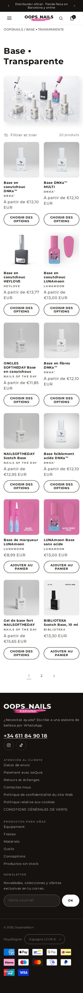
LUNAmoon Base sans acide (59, 542)
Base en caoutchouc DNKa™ (14, 187)
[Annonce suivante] (74, 6)
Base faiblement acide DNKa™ (59, 456)
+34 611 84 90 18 (25, 736)
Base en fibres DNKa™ (57, 365)
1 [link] (29, 676)
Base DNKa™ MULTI (56, 185)
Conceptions (15, 856)
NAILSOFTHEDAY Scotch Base (19, 456)
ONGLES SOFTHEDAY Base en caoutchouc (20, 367)
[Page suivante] (54, 676)
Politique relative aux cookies (29, 802)
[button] (9, 18)
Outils (9, 849)
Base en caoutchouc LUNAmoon (54, 277)
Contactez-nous (17, 787)
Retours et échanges (21, 780)
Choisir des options (21, 219)
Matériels (12, 841)
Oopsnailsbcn (24, 927)
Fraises (10, 834)
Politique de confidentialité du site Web (38, 795)
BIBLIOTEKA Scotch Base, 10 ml (61, 622)
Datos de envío (17, 765)
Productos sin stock (21, 864)
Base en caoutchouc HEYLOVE (14, 277)
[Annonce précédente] (8, 6)
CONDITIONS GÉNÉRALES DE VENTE (35, 809)
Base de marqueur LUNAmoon (21, 542)
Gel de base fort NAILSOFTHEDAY (19, 622)
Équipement (14, 827)
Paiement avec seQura (23, 772)
